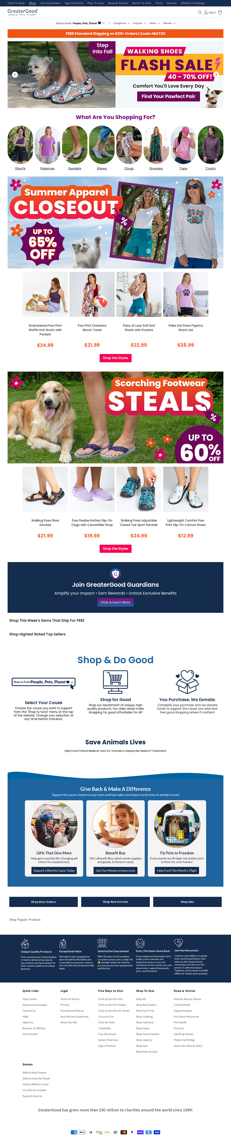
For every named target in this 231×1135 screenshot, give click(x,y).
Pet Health (180, 1022)
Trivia (159, 3)
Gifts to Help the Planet (36, 1078)
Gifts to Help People (34, 1072)
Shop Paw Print (145, 1010)
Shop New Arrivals (115, 902)
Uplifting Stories (183, 1034)
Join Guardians (50, 3)
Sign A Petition (107, 1045)
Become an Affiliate (34, 1028)
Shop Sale (187, 902)
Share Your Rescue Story (188, 1045)
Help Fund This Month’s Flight (177, 870)
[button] (200, 12)
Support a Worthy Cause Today (54, 870)
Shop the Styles (115, 358)
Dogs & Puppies (183, 1010)
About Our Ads (69, 1022)
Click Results (30, 1034)
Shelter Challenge (193, 3)
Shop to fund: (76, 23)
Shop (32, 3)
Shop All (141, 999)
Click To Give (16, 3)
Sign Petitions (74, 3)
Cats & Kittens (182, 1004)
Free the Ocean (107, 1034)
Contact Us (29, 1010)
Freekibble (104, 1028)
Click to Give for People (112, 1004)
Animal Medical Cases (35, 1084)
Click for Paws (106, 1022)
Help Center (30, 999)
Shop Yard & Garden (147, 1034)
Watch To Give (141, 3)
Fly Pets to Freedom (35, 1090)
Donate (172, 3)
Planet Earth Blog (184, 1040)
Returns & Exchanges (35, 1004)
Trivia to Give (106, 1016)
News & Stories (118, 3)
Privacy (65, 1004)
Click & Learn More (115, 602)
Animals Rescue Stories (187, 999)
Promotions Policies (72, 1010)
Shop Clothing (144, 1016)
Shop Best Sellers (43, 902)
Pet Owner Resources (186, 1016)
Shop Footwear (145, 1022)
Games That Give (108, 1040)
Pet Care (179, 1028)
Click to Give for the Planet (114, 1010)
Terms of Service (70, 999)
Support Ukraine (32, 1096)
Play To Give (95, 3)
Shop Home (143, 1028)
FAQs (25, 1016)
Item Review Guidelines (75, 1016)
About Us (28, 1022)
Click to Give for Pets (110, 999)
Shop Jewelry (144, 1040)
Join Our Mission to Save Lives (115, 870)
